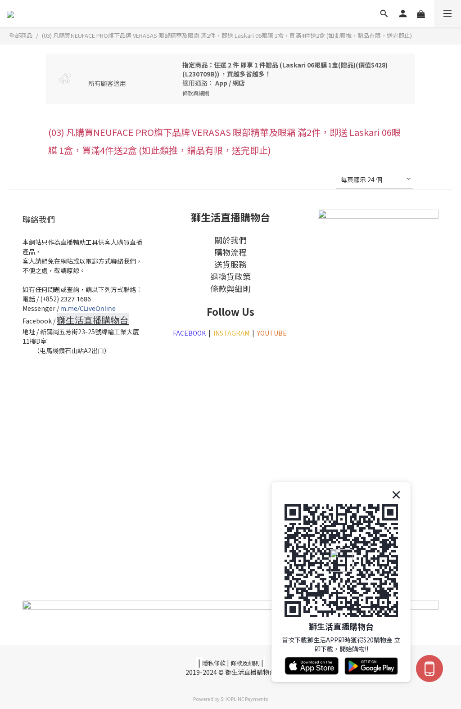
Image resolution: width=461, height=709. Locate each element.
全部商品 (20, 35)
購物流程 (230, 252)
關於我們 (230, 240)
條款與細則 (230, 288)
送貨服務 (230, 264)
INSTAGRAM (231, 332)
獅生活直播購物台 (93, 320)
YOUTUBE (272, 332)
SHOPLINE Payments (244, 698)
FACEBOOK (189, 332)
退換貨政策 (230, 276)
